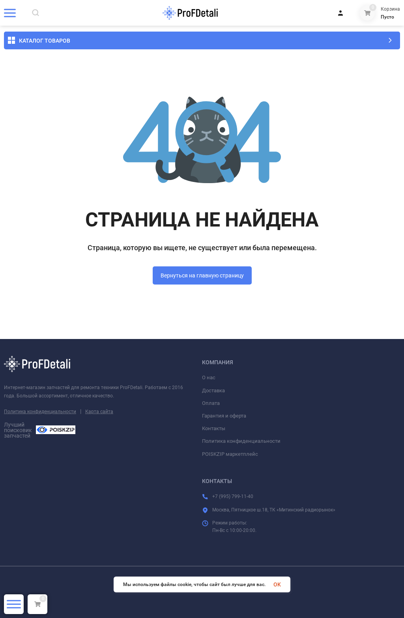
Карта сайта (99, 411)
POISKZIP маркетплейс (230, 454)
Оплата (211, 403)
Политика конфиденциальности (40, 411)
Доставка (213, 390)
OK (277, 584)
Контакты (213, 428)
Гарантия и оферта (224, 416)
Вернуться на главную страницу (202, 275)
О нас (208, 377)
